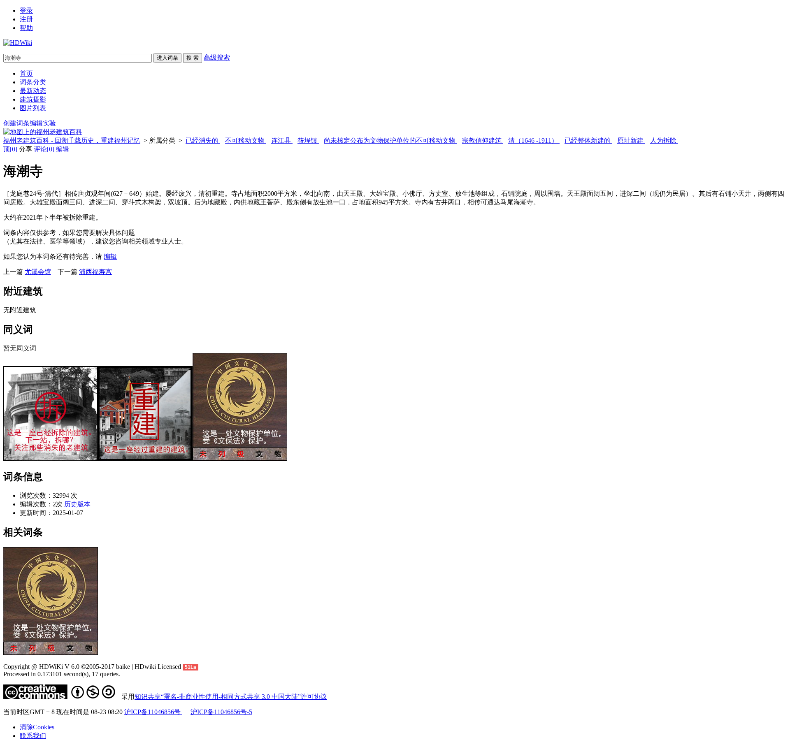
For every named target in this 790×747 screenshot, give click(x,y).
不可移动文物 (245, 140)
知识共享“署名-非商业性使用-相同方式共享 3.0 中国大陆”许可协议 (231, 696)
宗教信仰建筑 (482, 140)
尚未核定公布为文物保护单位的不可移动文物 (390, 140)
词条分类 (33, 82)
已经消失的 (203, 140)
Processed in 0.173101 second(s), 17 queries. (61, 673)
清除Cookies (37, 727)
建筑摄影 (33, 99)
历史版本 (77, 504)
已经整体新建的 (588, 140)
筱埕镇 (308, 140)
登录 (26, 10)
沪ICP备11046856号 (153, 711)
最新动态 (33, 90)
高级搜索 (217, 57)
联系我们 (33, 735)
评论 (44, 149)
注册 (26, 19)
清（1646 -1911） (534, 140)
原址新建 (631, 140)
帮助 (26, 27)
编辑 (62, 149)
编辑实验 (43, 123)
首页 (26, 73)
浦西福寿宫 (95, 271)
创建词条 (16, 123)
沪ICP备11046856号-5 (221, 711)
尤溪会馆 (38, 271)
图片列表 (33, 107)
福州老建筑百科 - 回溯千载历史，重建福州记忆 (71, 140)
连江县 (282, 140)
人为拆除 (664, 140)
